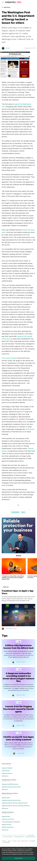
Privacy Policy (31, 835)
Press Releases (32, 841)
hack (23, 512)
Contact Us (4, 841)
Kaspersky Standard (7, 768)
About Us (10, 841)
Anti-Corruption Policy (7, 836)
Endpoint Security (6, 824)
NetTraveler (29, 429)
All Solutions (5, 776)
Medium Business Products (10, 793)
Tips (19, 641)
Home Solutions (6, 763)
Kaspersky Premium (7, 773)
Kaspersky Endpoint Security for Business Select (14, 803)
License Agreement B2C (19, 836)
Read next (6, 587)
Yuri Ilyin (8, 48)
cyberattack (6, 7)
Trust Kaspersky (6, 842)
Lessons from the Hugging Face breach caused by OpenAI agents (18, 709)
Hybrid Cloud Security (7, 827)
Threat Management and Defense (11, 822)
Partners (15, 841)
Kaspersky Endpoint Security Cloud (11, 787)
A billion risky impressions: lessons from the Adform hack (18, 646)
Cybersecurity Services (8, 819)
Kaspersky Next (6, 797)
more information (28, 854)
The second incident (9, 358)
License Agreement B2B (30, 836)
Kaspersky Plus (6, 770)
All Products (5, 789)
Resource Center (24, 841)
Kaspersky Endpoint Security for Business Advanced (15, 805)
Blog (19, 841)
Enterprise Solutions (8, 812)
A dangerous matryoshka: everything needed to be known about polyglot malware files (13, 577)
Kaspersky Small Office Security (10, 784)
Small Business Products (9, 780)
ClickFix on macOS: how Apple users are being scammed (18, 738)
